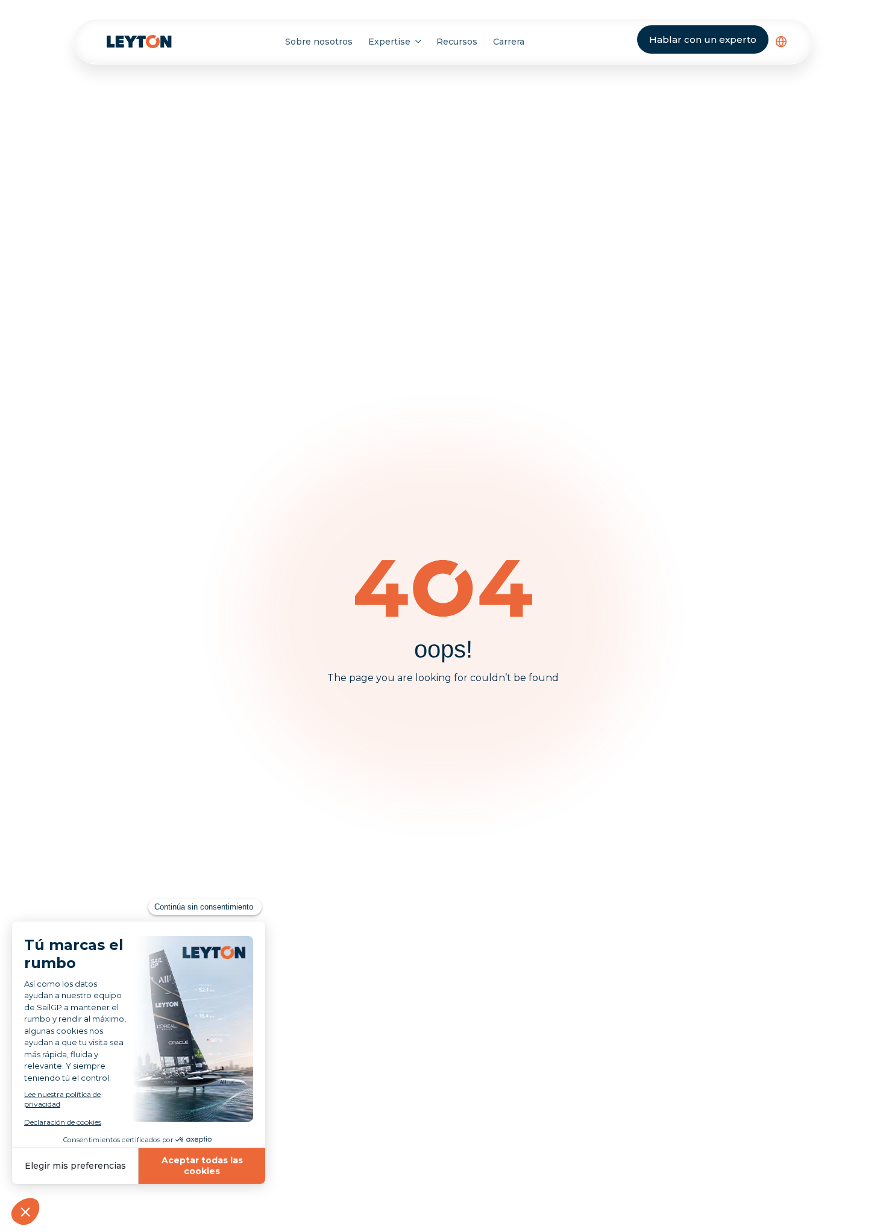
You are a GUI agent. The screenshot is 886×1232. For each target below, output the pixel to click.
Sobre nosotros (319, 41)
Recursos (456, 41)
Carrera (508, 41)
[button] (781, 42)
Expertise (389, 41)
